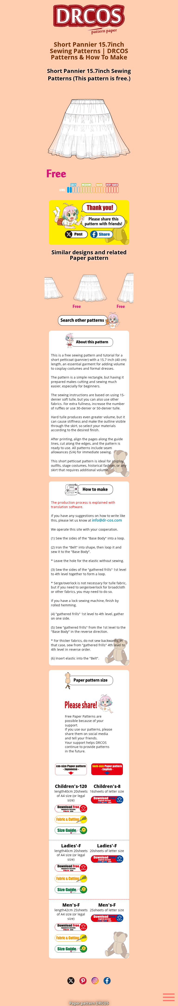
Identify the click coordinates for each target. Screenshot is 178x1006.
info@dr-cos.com (107, 520)
